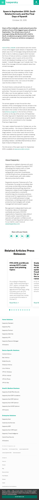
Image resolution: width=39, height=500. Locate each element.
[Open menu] (2, 2)
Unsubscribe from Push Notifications (9, 486)
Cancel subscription (17, 452)
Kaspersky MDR (6, 426)
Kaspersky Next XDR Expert (9, 430)
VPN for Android (6, 375)
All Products (5, 410)
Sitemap (3, 479)
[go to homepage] (12, 2)
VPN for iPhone (6, 379)
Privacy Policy (5, 449)
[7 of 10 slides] (23, 310)
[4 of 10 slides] (16, 310)
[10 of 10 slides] (29, 310)
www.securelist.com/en (21, 149)
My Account (36, 3)
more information (12, 494)
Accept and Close (19, 496)
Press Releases (5, 475)
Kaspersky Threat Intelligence (10, 433)
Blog (3, 468)
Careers (3, 482)
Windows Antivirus (7, 364)
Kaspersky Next (6, 419)
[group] (19, 283)
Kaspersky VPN (6, 337)
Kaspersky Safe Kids (7, 334)
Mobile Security (6, 361)
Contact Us (4, 457)
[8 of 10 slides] (25, 310)
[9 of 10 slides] (27, 310)
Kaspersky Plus (6, 326)
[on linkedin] (22, 236)
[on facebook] (11, 236)
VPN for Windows (7, 372)
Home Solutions (7, 319)
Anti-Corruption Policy (13, 449)
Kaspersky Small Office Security (10, 392)
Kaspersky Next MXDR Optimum (11, 406)
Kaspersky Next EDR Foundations (11, 395)
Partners (3, 464)
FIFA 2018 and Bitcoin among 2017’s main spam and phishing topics (19, 266)
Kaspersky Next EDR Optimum (10, 399)
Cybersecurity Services (8, 422)
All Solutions (5, 344)
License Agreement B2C (24, 449)
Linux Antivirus (6, 368)
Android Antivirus (6, 354)
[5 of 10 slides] (18, 310)
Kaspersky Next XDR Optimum (10, 402)
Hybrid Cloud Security (8, 437)
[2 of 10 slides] (12, 310)
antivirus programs (11, 112)
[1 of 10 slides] (10, 310)
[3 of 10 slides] (14, 310)
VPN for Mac (5, 382)
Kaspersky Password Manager (10, 341)
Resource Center (5, 472)
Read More (13, 303)
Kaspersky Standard (7, 323)
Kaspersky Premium (7, 330)
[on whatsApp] (27, 236)
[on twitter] (17, 236)
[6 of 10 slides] (21, 310)
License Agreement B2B (6, 452)
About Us (4, 461)
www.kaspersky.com (12, 224)
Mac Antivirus (5, 357)
